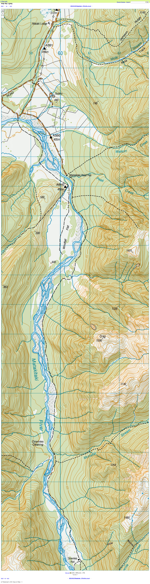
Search (128, 2)
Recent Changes (121, 2)
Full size (67, 573)
